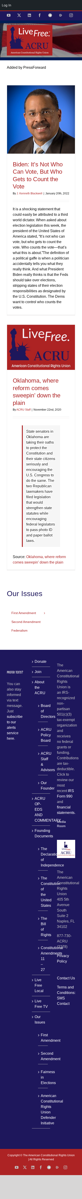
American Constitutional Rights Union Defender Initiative (43, 1109)
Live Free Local (39, 985)
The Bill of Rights (43, 927)
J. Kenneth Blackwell (29, 193)
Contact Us (66, 978)
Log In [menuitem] (6, 5)
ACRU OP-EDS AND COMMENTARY (41, 809)
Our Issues (40, 1019)
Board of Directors (43, 711)
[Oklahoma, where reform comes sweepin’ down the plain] (41, 347)
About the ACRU (40, 687)
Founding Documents (41, 833)
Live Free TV (41, 1003)
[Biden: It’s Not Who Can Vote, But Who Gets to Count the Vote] (41, 119)
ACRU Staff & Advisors (43, 762)
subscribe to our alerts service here (15, 727)
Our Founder (43, 785)
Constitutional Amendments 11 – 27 (43, 959)
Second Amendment (43, 1056)
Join (38, 672)
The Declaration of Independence (43, 857)
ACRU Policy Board (43, 735)
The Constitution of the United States (43, 891)
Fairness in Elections (43, 1077)
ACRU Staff (23, 409)
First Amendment (43, 1037)
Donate (40, 661)
